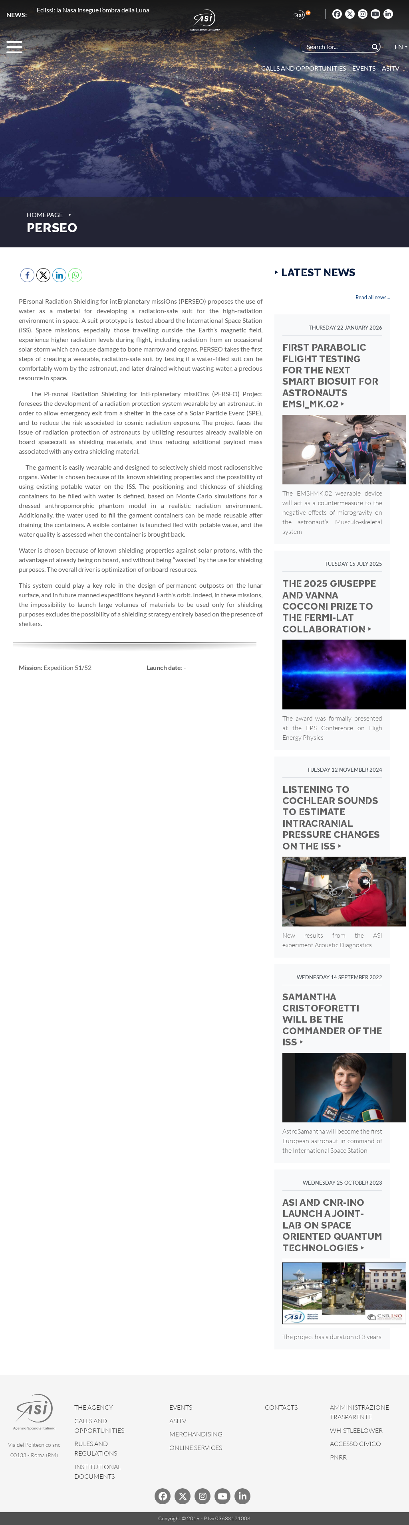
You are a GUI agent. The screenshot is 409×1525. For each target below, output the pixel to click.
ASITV (390, 68)
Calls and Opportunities (303, 68)
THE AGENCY (93, 1407)
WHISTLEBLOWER (356, 1430)
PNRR (338, 1457)
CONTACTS (281, 1407)
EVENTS (180, 1407)
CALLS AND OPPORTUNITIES (99, 1425)
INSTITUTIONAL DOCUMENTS (97, 1471)
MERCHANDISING (195, 1434)
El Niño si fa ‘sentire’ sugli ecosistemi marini (95, 10)
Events (363, 68)
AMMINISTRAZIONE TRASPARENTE (359, 1412)
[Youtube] (375, 14)
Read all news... (372, 297)
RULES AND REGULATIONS (95, 1448)
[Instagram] (362, 14)
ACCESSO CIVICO (355, 1444)
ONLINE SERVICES (195, 1448)
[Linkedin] (388, 14)
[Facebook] (337, 14)
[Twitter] (350, 14)
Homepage (45, 214)
